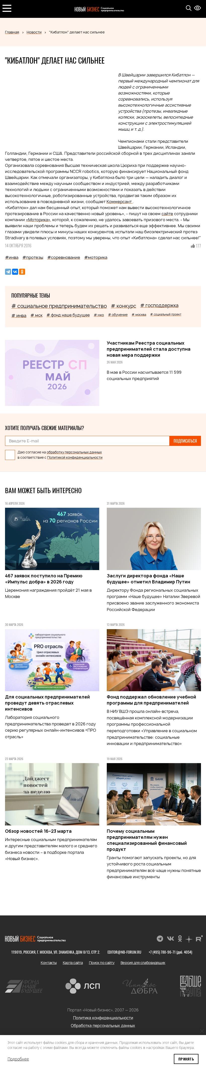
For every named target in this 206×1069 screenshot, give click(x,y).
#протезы (32, 257)
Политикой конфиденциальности (74, 457)
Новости (34, 32)
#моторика (95, 257)
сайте (167, 213)
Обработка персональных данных (103, 1025)
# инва (18, 315)
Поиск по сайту (102, 962)
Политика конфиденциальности (103, 1017)
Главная (12, 32)
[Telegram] (8, 272)
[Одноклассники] (22, 272)
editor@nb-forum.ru (124, 952)
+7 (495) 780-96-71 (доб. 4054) (170, 952)
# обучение (118, 314)
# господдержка (159, 305)
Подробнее (18, 1058)
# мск (36, 315)
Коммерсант (120, 201)
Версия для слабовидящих (143, 962)
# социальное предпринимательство (59, 306)
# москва (139, 314)
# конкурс (123, 306)
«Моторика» (38, 219)
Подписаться (185, 441)
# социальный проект (165, 314)
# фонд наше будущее (68, 315)
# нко (99, 314)
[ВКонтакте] (15, 272)
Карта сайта (73, 962)
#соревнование (63, 257)
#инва (11, 257)
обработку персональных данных (74, 452)
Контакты (49, 962)
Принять (186, 1058)
